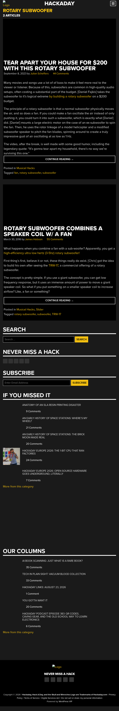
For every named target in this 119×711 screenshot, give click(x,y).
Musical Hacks (26, 168)
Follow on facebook (5, 361)
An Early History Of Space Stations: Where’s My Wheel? (54, 420)
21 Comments (33, 427)
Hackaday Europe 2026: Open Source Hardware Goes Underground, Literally (54, 472)
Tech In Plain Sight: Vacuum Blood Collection (54, 574)
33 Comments (33, 580)
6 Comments (33, 626)
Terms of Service (32, 698)
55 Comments (54, 239)
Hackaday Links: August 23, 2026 (44, 587)
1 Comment (32, 593)
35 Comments (33, 567)
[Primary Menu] (113, 3)
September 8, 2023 (15, 73)
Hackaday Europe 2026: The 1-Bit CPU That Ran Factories (53, 452)
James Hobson (33, 239)
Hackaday (59, 3)
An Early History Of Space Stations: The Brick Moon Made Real (53, 436)
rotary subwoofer (30, 172)
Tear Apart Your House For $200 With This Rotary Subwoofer (55, 65)
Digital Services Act (50, 698)
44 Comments (60, 73)
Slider (39, 309)
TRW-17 (53, 265)
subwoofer (49, 172)
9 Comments (33, 411)
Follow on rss (21, 361)
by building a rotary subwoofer (70, 96)
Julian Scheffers (39, 73)
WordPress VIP (65, 701)
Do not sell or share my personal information (81, 698)
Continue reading (66, 160)
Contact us (27, 361)
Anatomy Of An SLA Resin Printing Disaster (51, 405)
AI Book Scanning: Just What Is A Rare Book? (52, 560)
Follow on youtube (16, 361)
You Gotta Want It (35, 600)
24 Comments (33, 460)
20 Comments (33, 443)
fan (16, 172)
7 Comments (33, 480)
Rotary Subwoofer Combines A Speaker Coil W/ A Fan (53, 231)
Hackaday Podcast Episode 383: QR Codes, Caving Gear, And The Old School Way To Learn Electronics (54, 616)
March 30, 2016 (12, 239)
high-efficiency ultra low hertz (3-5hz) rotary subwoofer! (42, 253)
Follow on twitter (10, 361)
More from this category (18, 486)
